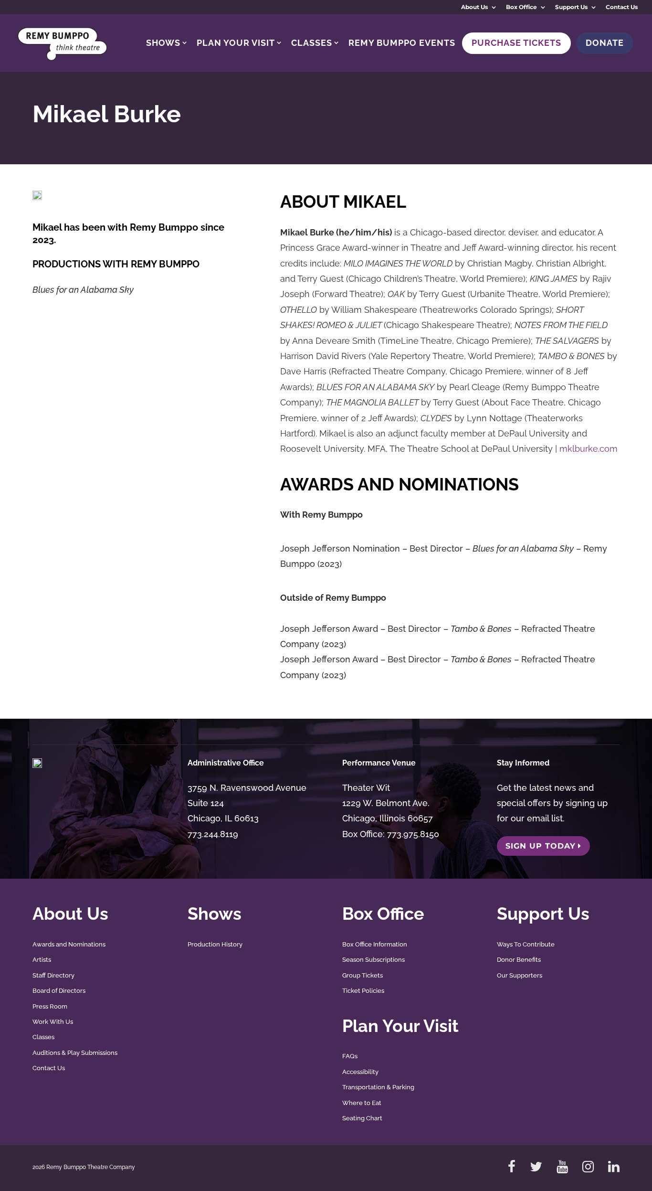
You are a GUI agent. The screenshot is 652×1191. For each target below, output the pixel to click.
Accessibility (360, 1071)
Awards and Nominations (68, 944)
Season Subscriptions (373, 959)
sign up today (540, 846)
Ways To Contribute (526, 944)
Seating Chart (362, 1118)
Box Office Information (374, 944)
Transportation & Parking (378, 1087)
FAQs (350, 1056)
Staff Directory (53, 975)
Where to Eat (361, 1102)
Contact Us (622, 7)
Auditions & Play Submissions (74, 1052)
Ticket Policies (363, 990)
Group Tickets (362, 975)
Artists (41, 959)
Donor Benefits (519, 959)
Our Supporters (519, 975)
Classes (311, 43)
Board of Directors (58, 990)
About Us (474, 7)
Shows (163, 43)
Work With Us (52, 1021)
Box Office (521, 7)
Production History (215, 944)
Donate (605, 43)
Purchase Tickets (516, 43)
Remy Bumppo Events (401, 43)
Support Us (571, 7)
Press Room (49, 1006)
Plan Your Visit (236, 43)
